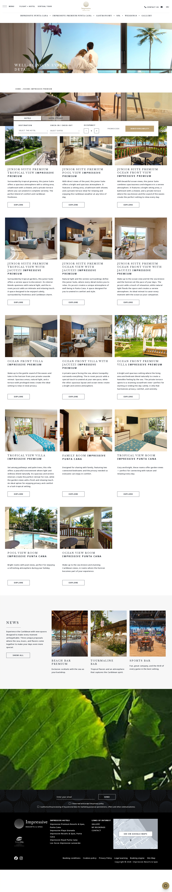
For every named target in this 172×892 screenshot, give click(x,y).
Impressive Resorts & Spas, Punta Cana (66, 835)
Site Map (151, 858)
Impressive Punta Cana (34, 16)
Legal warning (121, 858)
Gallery (147, 16)
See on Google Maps (135, 834)
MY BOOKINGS (98, 827)
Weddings (131, 16)
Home (18, 89)
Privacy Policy (105, 858)
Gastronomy (104, 16)
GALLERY (96, 824)
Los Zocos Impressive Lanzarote (65, 843)
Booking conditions (71, 858)
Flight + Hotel (27, 6)
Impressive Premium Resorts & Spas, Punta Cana (67, 825)
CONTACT (96, 830)
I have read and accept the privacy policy (88, 803)
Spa (118, 16)
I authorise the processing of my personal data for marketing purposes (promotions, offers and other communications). (87, 807)
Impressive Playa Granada (62, 830)
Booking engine (137, 858)
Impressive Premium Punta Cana (72, 16)
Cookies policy (89, 858)
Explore (18, 205)
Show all (18, 655)
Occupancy (89, 125)
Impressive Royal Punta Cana (64, 840)
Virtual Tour (45, 6)
